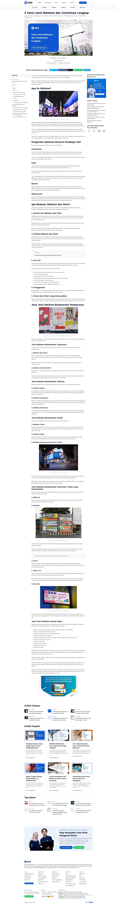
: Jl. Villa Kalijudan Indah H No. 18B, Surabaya (70, 892)
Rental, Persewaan (56, 881)
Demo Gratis (82, 2)
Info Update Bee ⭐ (70, 885)
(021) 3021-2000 (45, 892)
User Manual (68, 881)
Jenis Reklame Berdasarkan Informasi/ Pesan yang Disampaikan (20, 114)
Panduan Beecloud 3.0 (70, 878)
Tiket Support (82, 879)
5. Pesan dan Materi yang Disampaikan (20, 102)
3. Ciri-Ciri (15, 98)
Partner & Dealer (83, 881)
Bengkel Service (55, 876)
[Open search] (92, 2)
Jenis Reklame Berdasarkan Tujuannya (20, 107)
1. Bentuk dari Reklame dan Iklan (19, 94)
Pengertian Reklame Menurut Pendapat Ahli (19, 82)
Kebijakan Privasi (82, 883)
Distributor (40, 874)
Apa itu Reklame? (15, 79)
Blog (67, 874)
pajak (57, 626)
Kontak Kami (82, 878)
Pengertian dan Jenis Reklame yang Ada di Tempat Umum (54, 556)
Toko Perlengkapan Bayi (57, 879)
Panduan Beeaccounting (71, 876)
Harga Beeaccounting (28, 874)
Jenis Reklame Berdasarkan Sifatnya (20, 109)
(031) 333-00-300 (54, 892)
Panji (14, 86)
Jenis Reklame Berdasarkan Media (19, 111)
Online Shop (40, 883)
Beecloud (82, 669)
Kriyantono (15, 84)
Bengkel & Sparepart (42, 881)
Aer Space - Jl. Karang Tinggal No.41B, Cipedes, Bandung (73, 893)
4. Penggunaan (16, 100)
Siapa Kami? (81, 874)
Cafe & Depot (41, 879)
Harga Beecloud (27, 876)
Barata (14, 88)
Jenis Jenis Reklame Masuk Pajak (19, 117)
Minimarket (54, 878)
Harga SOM (26, 879)
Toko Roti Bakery (55, 874)
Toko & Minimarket (42, 878)
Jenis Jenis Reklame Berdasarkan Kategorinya (18, 105)
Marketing (60, 60)
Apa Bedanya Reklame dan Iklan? (18, 92)
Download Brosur (29, 883)
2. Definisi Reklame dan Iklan (18, 96)
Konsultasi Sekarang (66, 847)
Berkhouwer (15, 90)
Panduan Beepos (69, 879)
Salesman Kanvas (42, 876)
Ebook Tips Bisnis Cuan (71, 883)
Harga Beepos (27, 878)
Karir (80, 876)
